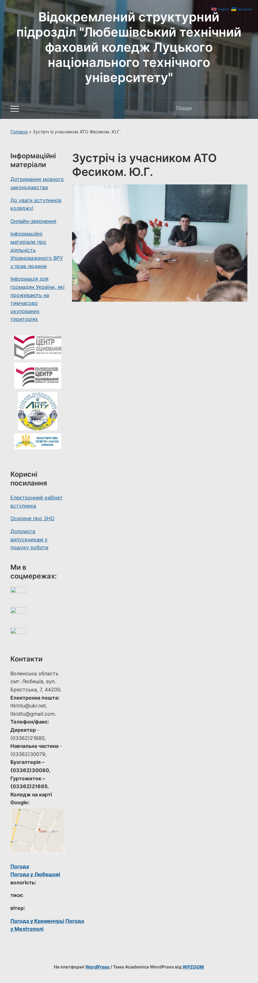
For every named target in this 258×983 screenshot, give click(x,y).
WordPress (97, 966)
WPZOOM (193, 966)
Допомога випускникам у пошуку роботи (29, 539)
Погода (19, 866)
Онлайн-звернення (33, 221)
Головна (19, 131)
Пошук (239, 108)
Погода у (35, 874)
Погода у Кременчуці (37, 921)
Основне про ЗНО (32, 518)
